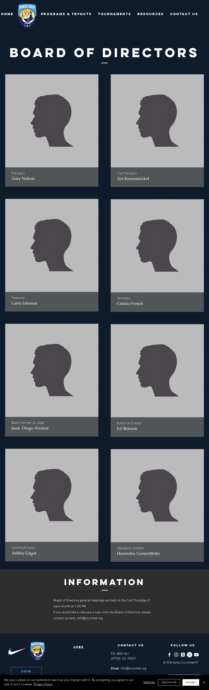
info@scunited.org (133, 669)
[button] (27, 14)
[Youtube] (196, 654)
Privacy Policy (42, 684)
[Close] (204, 682)
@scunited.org (92, 618)
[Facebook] (169, 654)
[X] (189, 654)
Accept (191, 682)
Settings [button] (149, 682)
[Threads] (183, 654)
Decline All (169, 682)
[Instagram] (176, 654)
